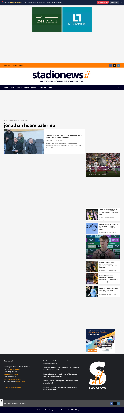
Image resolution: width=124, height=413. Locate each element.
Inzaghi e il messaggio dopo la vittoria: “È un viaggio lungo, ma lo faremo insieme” (60, 375)
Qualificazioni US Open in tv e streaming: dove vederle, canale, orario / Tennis (61, 362)
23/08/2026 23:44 (112, 270)
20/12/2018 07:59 (58, 140)
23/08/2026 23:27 (112, 294)
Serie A (19, 87)
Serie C (33, 87)
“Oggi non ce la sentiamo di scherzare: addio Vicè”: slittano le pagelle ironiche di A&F (108, 211)
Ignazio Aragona (14, 369)
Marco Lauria (20, 382)
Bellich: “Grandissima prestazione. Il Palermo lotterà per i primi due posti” (108, 277)
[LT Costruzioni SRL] (77, 19)
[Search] (119, 87)
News (12, 87)
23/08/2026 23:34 (112, 282)
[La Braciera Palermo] (47, 19)
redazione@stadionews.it (12, 379)
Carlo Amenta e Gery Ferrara (107, 217)
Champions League (45, 87)
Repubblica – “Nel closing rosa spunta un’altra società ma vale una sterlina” (64, 136)
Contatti (14, 65)
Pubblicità (22, 65)
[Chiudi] (121, 2)
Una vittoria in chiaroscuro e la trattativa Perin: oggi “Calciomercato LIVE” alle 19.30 (108, 227)
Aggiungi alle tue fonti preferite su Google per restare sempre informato (33, 2)
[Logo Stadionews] (97, 375)
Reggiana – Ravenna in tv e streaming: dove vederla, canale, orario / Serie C (60, 388)
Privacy (19, 387)
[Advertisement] (62, 48)
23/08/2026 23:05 (102, 174)
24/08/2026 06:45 (112, 232)
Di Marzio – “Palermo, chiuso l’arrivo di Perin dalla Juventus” (108, 290)
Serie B (26, 87)
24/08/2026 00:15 (100, 256)
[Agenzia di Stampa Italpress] (100, 340)
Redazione (7, 65)
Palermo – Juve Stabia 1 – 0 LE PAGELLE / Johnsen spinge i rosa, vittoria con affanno (102, 168)
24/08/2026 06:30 (104, 220)
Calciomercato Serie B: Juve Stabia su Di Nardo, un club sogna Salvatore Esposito (61, 369)
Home (6, 87)
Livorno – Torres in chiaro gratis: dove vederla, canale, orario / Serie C (60, 382)
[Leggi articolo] (24, 141)
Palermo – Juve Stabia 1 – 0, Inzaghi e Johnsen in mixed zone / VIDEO (102, 252)
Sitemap (13, 387)
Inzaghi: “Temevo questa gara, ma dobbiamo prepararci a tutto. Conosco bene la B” (108, 264)
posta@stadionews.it (11, 374)
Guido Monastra (92, 174)
